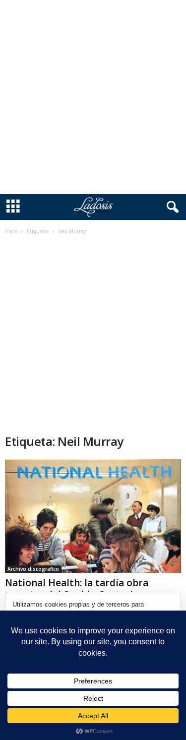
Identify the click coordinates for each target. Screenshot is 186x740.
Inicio (11, 231)
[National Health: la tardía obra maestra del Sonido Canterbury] (93, 516)
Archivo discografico (33, 568)
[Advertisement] (93, 97)
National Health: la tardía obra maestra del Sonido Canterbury (78, 588)
